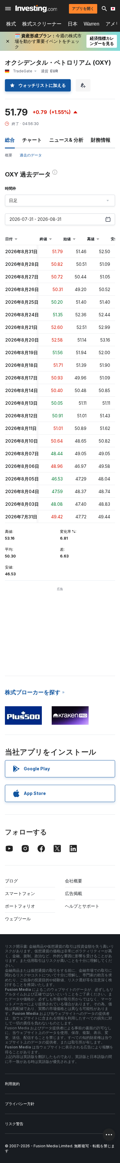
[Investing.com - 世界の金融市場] (36, 8)
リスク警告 (14, 1123)
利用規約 (12, 1083)
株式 (11, 23)
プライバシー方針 (19, 1103)
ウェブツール (18, 918)
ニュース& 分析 (66, 140)
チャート (32, 140)
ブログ (11, 880)
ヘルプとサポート (82, 906)
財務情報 (100, 140)
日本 (73, 23)
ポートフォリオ (20, 906)
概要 (8, 155)
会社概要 (73, 880)
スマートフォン (20, 893)
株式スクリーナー (42, 23)
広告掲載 (73, 893)
